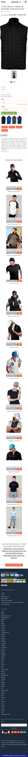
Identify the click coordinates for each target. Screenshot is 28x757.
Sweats (2, 703)
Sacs (2, 699)
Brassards (3, 625)
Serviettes (3, 701)
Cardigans (3, 630)
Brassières (3, 627)
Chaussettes (3, 641)
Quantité (3, 89)
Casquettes (3, 634)
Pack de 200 (4, 130)
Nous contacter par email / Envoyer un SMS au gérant (12, 602)
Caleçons (3, 628)
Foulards (3, 658)
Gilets (2, 662)
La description (4, 135)
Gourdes (2, 664)
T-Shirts (2, 708)
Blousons (3, 619)
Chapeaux (3, 638)
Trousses (3, 706)
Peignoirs (3, 682)
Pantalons (3, 677)
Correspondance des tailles (21, 104)
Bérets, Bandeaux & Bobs (6, 615)
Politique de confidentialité (6, 600)
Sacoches (3, 697)
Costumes (3, 649)
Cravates (3, 651)
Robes (2, 695)
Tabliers (2, 705)
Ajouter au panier (9, 113)
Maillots (2, 671)
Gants (2, 660)
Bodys (2, 621)
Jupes (2, 667)
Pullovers (3, 692)
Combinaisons (4, 647)
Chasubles (3, 640)
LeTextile (3, 2)
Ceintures (3, 636)
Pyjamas (2, 693)
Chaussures (3, 643)
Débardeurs (3, 653)
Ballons (2, 614)
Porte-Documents (4, 690)
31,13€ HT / (13, 15)
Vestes (2, 712)
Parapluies (3, 679)
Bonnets (2, 623)
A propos (3, 593)
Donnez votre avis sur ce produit (14, 565)
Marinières (3, 673)
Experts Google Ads (5, 604)
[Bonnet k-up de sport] (14, 268)
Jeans (2, 666)
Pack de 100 (19, 127)
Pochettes (3, 686)
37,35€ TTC (22, 15)
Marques (3, 612)
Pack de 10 (4, 127)
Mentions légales (4, 598)
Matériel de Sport (4, 675)
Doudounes (3, 654)
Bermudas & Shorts (5, 617)
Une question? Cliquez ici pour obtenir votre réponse (14, 755)
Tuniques (3, 710)
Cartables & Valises (5, 632)
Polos (2, 688)
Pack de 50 (12, 127)
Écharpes (3, 656)
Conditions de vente (5, 596)
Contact (2, 594)
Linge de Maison (4, 669)
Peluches (3, 684)
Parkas (2, 680)
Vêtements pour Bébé (5, 714)
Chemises (3, 645)
